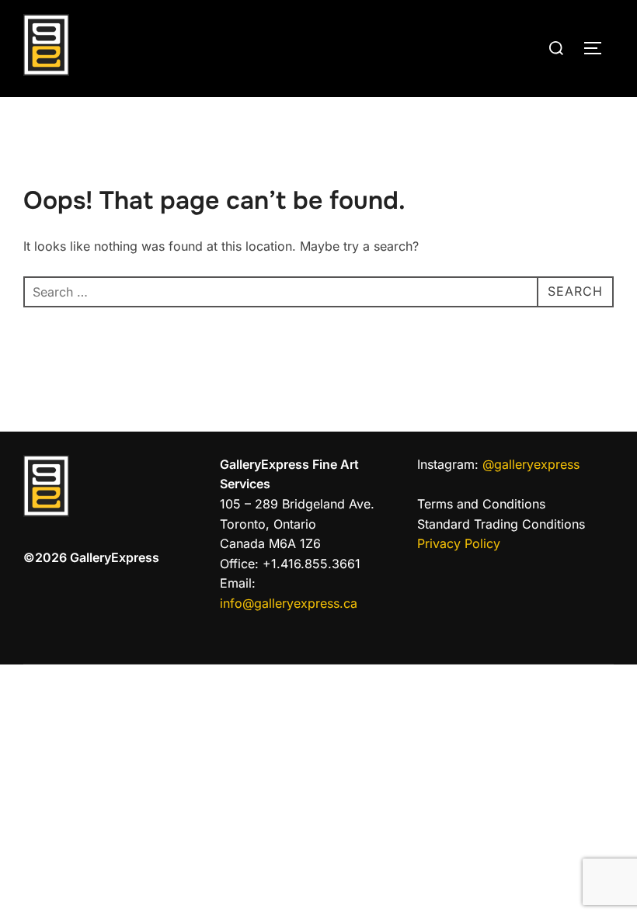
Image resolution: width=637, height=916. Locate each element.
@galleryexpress (529, 464)
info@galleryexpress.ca (288, 603)
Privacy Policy (458, 543)
